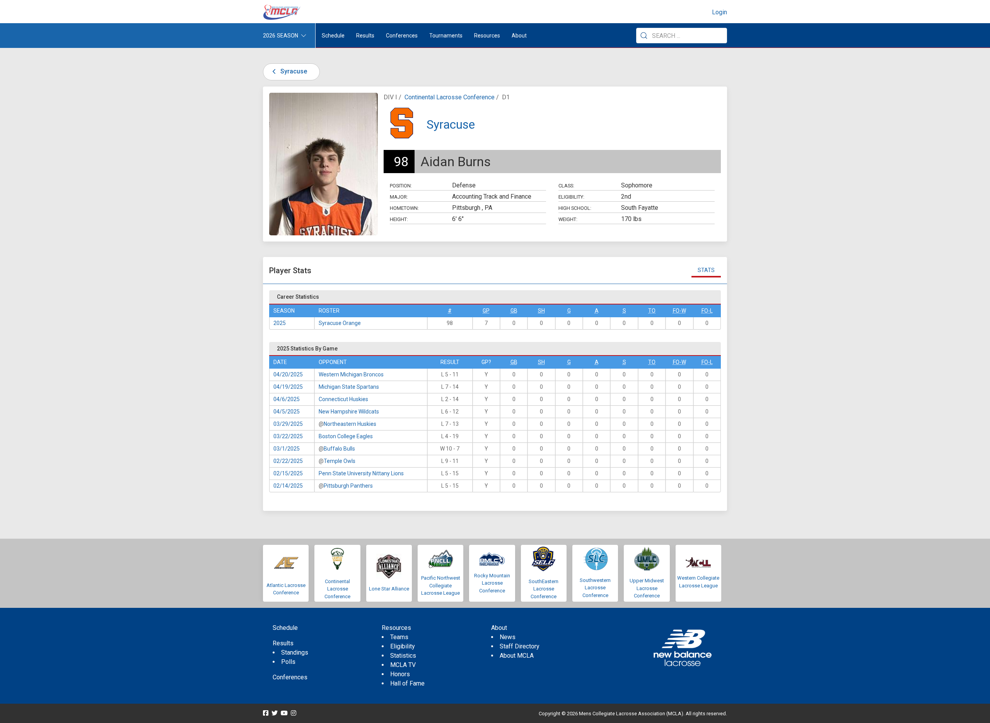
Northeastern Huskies (350, 424)
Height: (399, 219)
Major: (399, 197)
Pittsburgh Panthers (348, 486)
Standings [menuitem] (294, 652)
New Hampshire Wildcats (349, 411)
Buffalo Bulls (339, 449)
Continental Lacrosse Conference (450, 97)
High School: (574, 208)
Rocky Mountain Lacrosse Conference (492, 583)
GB (513, 311)
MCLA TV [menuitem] (403, 665)
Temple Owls (339, 461)
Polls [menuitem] (288, 661)
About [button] (519, 35)
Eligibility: (571, 197)
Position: (401, 186)
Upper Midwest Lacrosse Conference (647, 588)
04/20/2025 (288, 374)
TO (651, 311)
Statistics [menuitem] (403, 655)
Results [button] (365, 35)
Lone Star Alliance (389, 589)
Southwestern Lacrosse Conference (595, 587)
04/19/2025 (288, 387)
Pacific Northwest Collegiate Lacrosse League (440, 585)
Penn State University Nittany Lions (361, 473)
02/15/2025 (288, 473)
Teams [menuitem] (399, 637)
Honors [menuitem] (400, 674)
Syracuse (293, 71)
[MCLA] (282, 12)
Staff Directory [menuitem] (519, 646)
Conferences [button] (402, 35)
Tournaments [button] (446, 35)
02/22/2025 (288, 461)
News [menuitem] (507, 637)
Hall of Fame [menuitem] (407, 683)
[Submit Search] (644, 35)
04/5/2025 (286, 411)
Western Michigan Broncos (351, 374)
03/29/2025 (288, 424)
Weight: (567, 219)
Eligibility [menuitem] (402, 646)
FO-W (679, 311)
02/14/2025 (288, 486)
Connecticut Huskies (343, 399)
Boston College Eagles (346, 436)
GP (486, 311)
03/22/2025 (288, 436)
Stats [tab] (706, 270)
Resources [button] (487, 35)
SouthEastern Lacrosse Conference (543, 588)
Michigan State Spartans (349, 387)
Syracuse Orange (340, 323)
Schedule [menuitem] (333, 35)
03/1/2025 (286, 449)
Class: (566, 186)
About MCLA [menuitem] (517, 655)
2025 (279, 323)
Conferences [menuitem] (290, 677)
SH (541, 311)
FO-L (707, 311)
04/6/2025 (286, 399)
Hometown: (404, 208)
